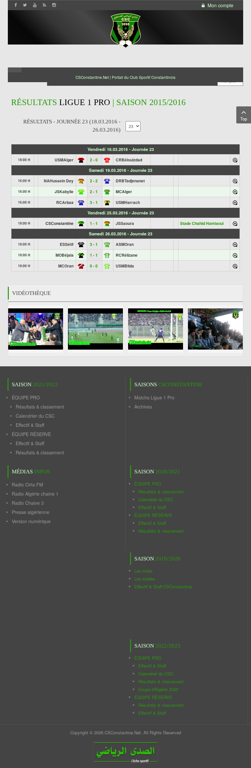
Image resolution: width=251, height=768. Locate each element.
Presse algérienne (30, 512)
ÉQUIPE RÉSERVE (31, 434)
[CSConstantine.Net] (125, 29)
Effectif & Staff (30, 425)
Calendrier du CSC (35, 415)
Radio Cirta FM (27, 484)
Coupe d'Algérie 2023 (158, 689)
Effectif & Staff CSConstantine (163, 586)
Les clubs (143, 571)
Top (243, 119)
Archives (143, 406)
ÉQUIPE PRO (26, 397)
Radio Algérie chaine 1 (35, 493)
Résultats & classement (40, 406)
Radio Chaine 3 (28, 503)
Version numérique (31, 521)
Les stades (144, 579)
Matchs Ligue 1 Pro (154, 397)
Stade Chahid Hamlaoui (202, 223)
